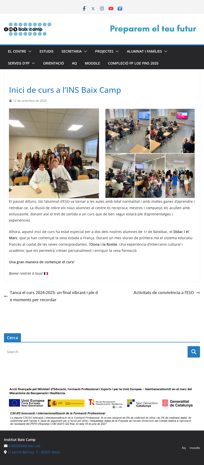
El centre (17, 51)
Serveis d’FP (19, 63)
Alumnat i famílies (144, 51)
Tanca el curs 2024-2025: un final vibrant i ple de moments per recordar (54, 296)
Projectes (104, 51)
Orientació (53, 63)
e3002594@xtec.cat (24, 445)
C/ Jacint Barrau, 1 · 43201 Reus (34, 452)
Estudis (46, 51)
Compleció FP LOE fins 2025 (133, 63)
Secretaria (71, 51)
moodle (92, 63)
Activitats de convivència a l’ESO (164, 292)
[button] (29, 51)
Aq (74, 63)
